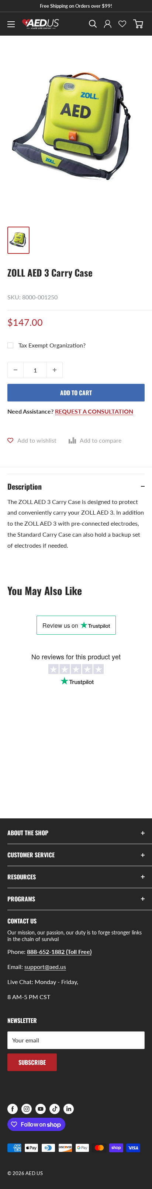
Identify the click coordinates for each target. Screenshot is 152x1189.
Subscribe (32, 1062)
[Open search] (93, 24)
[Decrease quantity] (15, 370)
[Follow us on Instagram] (26, 1109)
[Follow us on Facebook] (12, 1109)
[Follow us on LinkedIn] (68, 1109)
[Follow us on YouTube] (40, 1109)
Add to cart (76, 392)
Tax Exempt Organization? (52, 345)
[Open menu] (11, 24)
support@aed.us (45, 966)
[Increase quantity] (54, 370)
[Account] (108, 24)
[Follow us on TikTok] (54, 1109)
